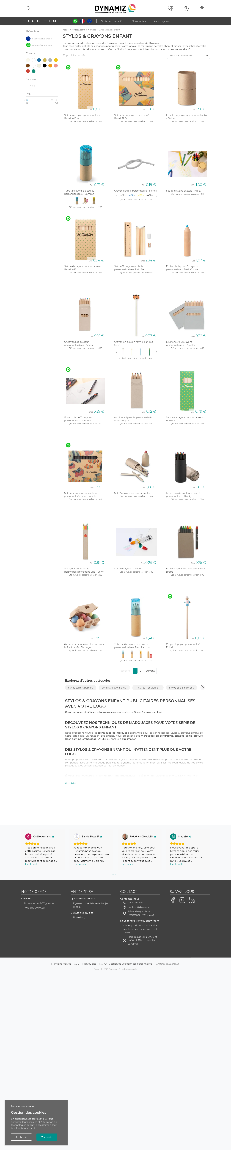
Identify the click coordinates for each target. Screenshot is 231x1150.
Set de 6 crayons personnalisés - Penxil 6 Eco (82, 268)
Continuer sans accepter (22, 1106)
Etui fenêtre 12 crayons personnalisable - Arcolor (180, 343)
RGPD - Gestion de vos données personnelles (125, 963)
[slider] (26, 100)
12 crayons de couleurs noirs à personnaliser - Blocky (183, 494)
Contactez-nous (129, 898)
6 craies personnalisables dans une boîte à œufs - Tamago (84, 646)
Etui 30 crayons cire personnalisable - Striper (187, 117)
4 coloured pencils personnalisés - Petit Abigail (134, 419)
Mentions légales (61, 963)
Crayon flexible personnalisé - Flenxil (135, 190)
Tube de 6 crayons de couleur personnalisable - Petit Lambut (132, 646)
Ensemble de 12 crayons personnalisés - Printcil (78, 419)
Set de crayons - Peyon (127, 568)
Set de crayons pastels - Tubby (183, 190)
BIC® (32, 86)
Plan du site (89, 963)
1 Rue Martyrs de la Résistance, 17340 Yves (141, 913)
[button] (202, 687)
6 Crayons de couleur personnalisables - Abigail (79, 343)
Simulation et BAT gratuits (39, 903)
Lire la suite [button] (31, 864)
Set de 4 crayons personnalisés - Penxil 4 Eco (83, 117)
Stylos (93, 30)
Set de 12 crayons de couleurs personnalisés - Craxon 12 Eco (81, 494)
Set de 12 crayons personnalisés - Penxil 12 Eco (133, 117)
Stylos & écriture (79, 30)
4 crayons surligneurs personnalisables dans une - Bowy (84, 570)
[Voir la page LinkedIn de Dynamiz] (192, 900)
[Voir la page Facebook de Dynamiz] (173, 900)
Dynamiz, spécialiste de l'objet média (90, 905)
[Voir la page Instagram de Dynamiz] (182, 900)
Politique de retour (35, 907)
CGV (76, 963)
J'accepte (46, 1137)
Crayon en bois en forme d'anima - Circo (134, 343)
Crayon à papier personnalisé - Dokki (184, 646)
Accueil (66, 30)
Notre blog (79, 917)
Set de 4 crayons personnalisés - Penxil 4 (184, 419)
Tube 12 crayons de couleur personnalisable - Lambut (79, 192)
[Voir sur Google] (28, 836)
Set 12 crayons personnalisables (132, 492)
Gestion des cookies (167, 963)
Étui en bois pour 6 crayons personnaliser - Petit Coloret (182, 268)
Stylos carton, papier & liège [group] (82, 687)
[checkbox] (42, 38)
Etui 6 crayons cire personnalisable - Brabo (187, 570)
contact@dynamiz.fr (140, 907)
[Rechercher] (29, 8)
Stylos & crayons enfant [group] (115, 687)
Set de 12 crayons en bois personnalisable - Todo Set (129, 268)
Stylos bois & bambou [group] (181, 687)
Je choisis (21, 1137)
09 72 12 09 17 (135, 902)
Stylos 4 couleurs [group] (148, 687)
